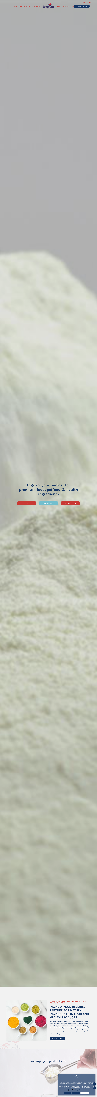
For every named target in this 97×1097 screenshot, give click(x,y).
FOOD (26, 503)
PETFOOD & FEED (70, 503)
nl (87, 2)
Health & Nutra (48, 503)
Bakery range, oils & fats (16, 1092)
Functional (73, 1090)
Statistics (81, 1090)
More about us (57, 1039)
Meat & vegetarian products (37, 1092)
